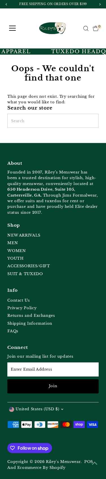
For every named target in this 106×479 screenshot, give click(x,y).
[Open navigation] (12, 28)
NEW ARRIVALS (23, 235)
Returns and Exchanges (31, 315)
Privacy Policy (21, 308)
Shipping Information (29, 323)
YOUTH (15, 258)
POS (88, 462)
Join (53, 386)
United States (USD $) (37, 409)
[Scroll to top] (94, 463)
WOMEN (16, 251)
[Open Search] (85, 28)
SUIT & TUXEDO (25, 274)
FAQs (12, 331)
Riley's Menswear (63, 462)
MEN (12, 243)
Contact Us (18, 300)
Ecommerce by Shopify (41, 467)
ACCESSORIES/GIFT (28, 266)
